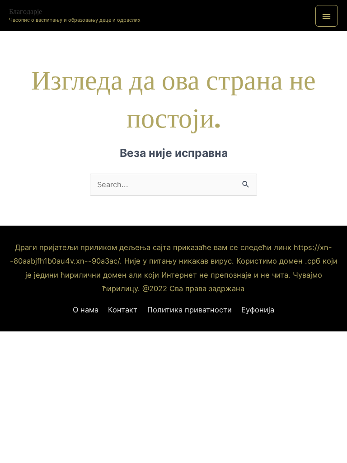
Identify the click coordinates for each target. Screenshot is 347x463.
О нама (85, 309)
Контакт (122, 309)
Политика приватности (189, 309)
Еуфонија (257, 309)
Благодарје (25, 11)
